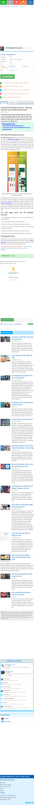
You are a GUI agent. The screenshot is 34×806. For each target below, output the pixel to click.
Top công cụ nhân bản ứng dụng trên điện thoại (16, 83)
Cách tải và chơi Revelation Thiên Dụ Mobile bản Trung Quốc (21, 557)
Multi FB (5, 682)
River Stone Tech (12, 59)
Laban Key (7, 721)
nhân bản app (27, 246)
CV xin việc (19, 514)
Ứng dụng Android (11, 54)
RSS (30, 802)
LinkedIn (33, 802)
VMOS (5, 702)
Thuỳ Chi (15, 407)
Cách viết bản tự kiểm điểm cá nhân (13, 86)
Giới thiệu (2, 782)
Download (3, 54)
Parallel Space (7, 686)
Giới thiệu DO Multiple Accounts (13, 126)
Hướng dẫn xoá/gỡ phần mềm (8, 797)
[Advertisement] (17, 28)
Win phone (17, 3)
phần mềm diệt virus (22, 474)
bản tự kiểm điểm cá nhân (21, 362)
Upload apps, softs (5, 799)
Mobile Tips (23, 2)
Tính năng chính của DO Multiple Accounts (16, 127)
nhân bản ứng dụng (6, 248)
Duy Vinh (18, 537)
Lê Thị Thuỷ (19, 359)
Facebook (26, 802)
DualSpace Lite (9, 671)
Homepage (19, 59)
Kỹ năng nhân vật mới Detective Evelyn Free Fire (16, 93)
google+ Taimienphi (28, 802)
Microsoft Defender (22, 470)
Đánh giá (4, 103)
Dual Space (6, 679)
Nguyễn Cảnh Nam (5, 112)
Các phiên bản (12, 102)
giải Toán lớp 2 (27, 433)
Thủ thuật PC (30, 3)
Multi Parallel (7, 690)
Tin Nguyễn (19, 380)
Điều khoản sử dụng (5, 785)
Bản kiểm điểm (18, 539)
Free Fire (29, 382)
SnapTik (6, 718)
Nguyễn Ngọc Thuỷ (17, 341)
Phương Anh (19, 421)
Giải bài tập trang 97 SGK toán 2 (12, 97)
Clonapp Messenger (8, 698)
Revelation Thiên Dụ (15, 568)
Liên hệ (2, 790)
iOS (10, 3)
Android (3, 3)
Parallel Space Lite (10, 664)
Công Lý (18, 450)
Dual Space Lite (7, 706)
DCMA (1, 788)
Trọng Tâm (7, 561)
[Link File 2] (13, 280)
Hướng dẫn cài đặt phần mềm (8, 795)
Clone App (6, 694)
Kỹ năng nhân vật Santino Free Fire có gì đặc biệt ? (17, 90)
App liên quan (7, 129)
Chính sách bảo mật (5, 786)
